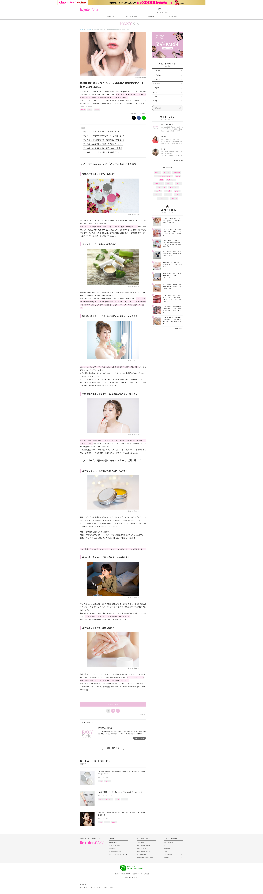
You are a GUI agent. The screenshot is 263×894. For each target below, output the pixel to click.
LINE (165, 851)
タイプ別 (97, 109)
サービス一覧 (84, 887)
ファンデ (177, 194)
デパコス (168, 194)
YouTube (166, 857)
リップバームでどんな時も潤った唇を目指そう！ (101, 152)
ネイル (155, 92)
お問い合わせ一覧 (95, 887)
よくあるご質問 (173, 16)
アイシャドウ (158, 183)
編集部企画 (177, 172)
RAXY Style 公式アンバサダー (105, 799)
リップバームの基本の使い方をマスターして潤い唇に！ (103, 135)
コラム (155, 96)
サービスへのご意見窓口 (144, 851)
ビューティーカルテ (115, 851)
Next (142, 714)
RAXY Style (111, 16)
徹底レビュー (171, 180)
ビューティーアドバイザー (117, 855)
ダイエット (158, 194)
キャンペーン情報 (131, 16)
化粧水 (177, 191)
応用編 (113, 822)
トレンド (169, 183)
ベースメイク (89, 106)
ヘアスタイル (161, 187)
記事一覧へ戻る (113, 747)
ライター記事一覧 (139, 738)
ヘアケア (156, 88)
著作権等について (137, 874)
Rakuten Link (168, 855)
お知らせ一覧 (141, 842)
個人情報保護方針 (125, 874)
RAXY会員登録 (168, 842)
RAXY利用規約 (141, 855)
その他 (155, 101)
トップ (90, 16)
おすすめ (166, 172)
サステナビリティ (108, 887)
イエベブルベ (173, 187)
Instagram (167, 848)
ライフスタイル (162, 198)
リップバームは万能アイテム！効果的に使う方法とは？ (103, 140)
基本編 (178, 176)
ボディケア (156, 84)
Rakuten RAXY (89, 9)
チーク (117, 799)
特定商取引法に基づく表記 (145, 857)
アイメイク (156, 79)
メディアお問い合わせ (143, 845)
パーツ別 (168, 191)
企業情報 (116, 874)
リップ (89, 109)
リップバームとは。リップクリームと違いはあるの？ (103, 131)
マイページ (112, 848)
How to (83, 109)
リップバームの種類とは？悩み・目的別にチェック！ (103, 144)
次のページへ (113, 704)
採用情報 (146, 874)
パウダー (108, 781)
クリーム (124, 799)
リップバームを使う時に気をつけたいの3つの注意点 (102, 148)
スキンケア (156, 71)
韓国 (161, 180)
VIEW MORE (178, 160)
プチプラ (158, 191)
